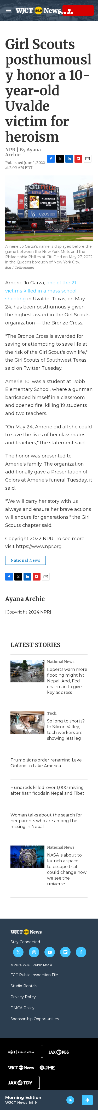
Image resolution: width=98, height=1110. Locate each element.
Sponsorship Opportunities (34, 1019)
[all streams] (87, 1100)
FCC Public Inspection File (34, 975)
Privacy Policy (23, 997)
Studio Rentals (23, 986)
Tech (51, 713)
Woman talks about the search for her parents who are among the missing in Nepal (46, 821)
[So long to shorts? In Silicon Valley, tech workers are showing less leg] (27, 722)
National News (25, 560)
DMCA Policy (22, 1008)
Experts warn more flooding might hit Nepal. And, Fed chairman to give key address (67, 681)
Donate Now (56, 10)
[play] (70, 1100)
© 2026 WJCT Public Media (31, 965)
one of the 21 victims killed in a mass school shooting (41, 291)
